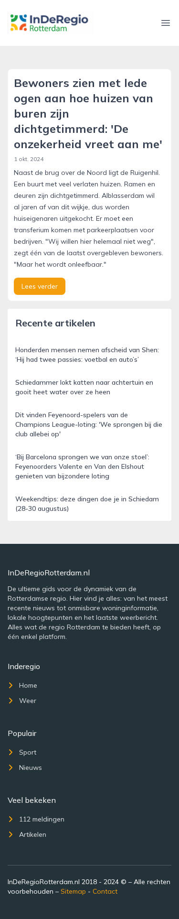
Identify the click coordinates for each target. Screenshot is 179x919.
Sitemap (73, 891)
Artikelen (32, 834)
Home (28, 685)
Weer (27, 700)
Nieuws (30, 767)
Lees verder (39, 286)
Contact (105, 891)
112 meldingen (41, 819)
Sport (27, 752)
